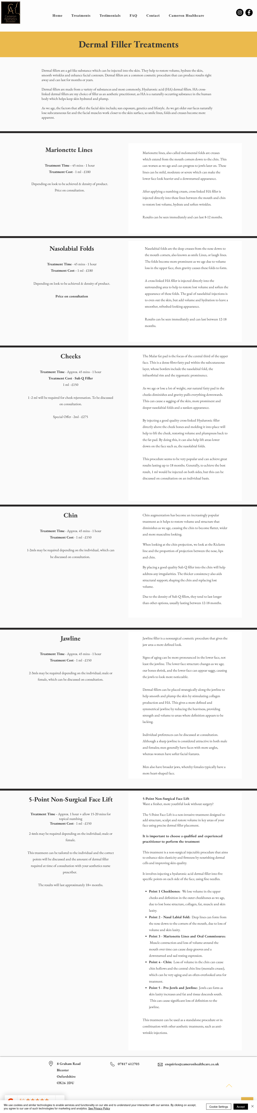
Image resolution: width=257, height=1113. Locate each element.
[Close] (252, 1106)
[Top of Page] (229, 1086)
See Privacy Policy (99, 1108)
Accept (241, 1106)
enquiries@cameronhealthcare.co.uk (192, 1064)
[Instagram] (239, 12)
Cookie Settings (218, 1106)
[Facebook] (249, 12)
